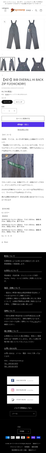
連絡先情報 (35, 447)
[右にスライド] (2, 75)
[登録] (33, 413)
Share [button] (6, 242)
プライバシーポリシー (16, 447)
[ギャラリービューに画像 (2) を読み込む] (23, 64)
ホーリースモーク (15, 443)
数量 (3, 107)
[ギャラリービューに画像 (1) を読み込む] (8, 64)
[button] (5, 11)
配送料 (7, 94)
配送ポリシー (32, 450)
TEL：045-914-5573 (11, 363)
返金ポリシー (36, 443)
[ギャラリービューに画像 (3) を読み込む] (38, 64)
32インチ (7, 102)
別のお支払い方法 (23, 129)
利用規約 (27, 447)
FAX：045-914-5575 (11, 366)
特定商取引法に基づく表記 (19, 450)
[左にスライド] (2, 54)
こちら (35, 321)
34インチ (19, 102)
